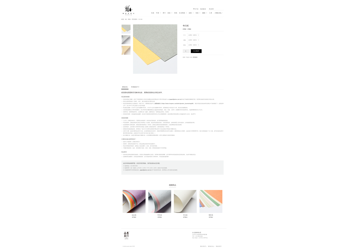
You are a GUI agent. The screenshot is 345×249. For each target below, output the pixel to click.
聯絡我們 (218, 246)
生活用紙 (182, 13)
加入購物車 (196, 51)
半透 (157, 13)
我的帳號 (203, 9)
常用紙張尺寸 (135, 87)
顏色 (184, 45)
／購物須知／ (218, 13)
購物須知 (125, 87)
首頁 (122, 19)
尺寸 (184, 35)
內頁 (152, 13)
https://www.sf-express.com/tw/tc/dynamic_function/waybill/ (177, 103)
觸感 (203, 13)
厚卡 (164, 13)
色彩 (197, 13)
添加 (169, 13)
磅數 (184, 40)
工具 (210, 13)
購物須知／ (211, 246)
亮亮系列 (134, 19)
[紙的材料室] (127, 10)
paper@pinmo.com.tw (175, 99)
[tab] (124, 87)
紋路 (190, 13)
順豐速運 (157, 103)
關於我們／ (203, 246)
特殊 (175, 13)
